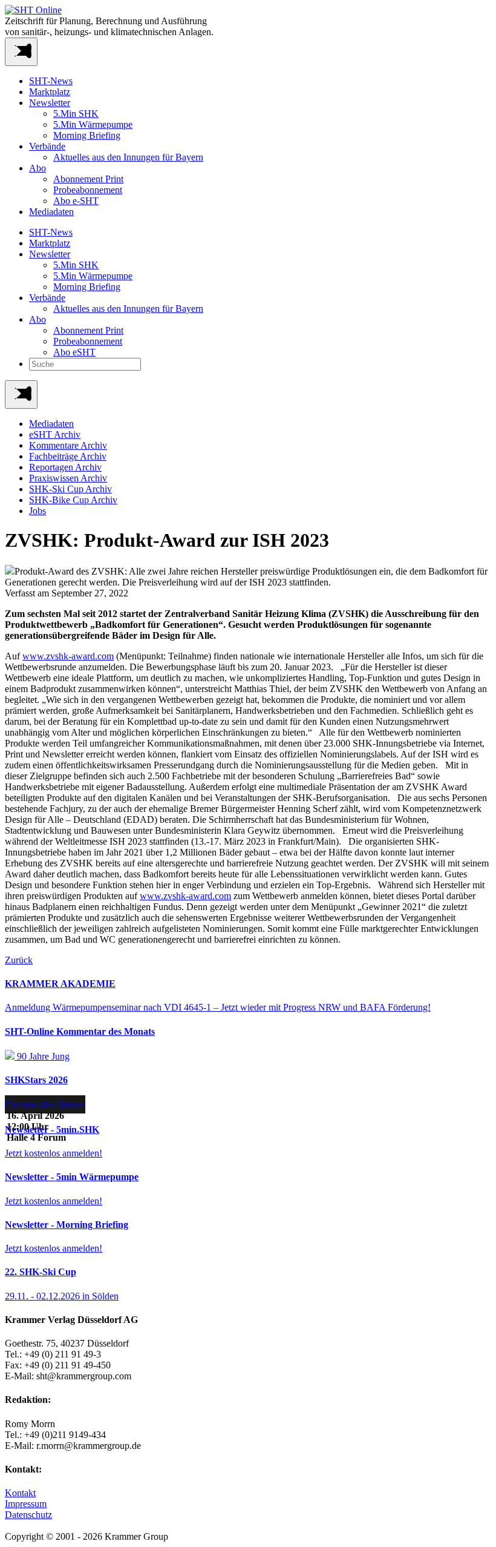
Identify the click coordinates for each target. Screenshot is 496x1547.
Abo (37, 168)
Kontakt (20, 1493)
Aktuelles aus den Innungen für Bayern (128, 157)
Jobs (37, 511)
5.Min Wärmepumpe (92, 124)
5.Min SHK (76, 113)
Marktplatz (49, 92)
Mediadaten (51, 211)
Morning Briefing (86, 135)
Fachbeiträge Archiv (67, 456)
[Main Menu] (21, 394)
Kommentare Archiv (68, 445)
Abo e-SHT (76, 201)
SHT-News (51, 81)
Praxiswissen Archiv (68, 478)
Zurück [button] (19, 960)
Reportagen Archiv (65, 467)
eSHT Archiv (54, 434)
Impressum (26, 1504)
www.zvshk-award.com (68, 656)
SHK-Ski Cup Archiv (70, 489)
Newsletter (49, 102)
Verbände (47, 146)
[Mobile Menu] (21, 52)
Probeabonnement (87, 190)
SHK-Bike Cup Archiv (73, 500)
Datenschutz (28, 1514)
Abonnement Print (88, 179)
